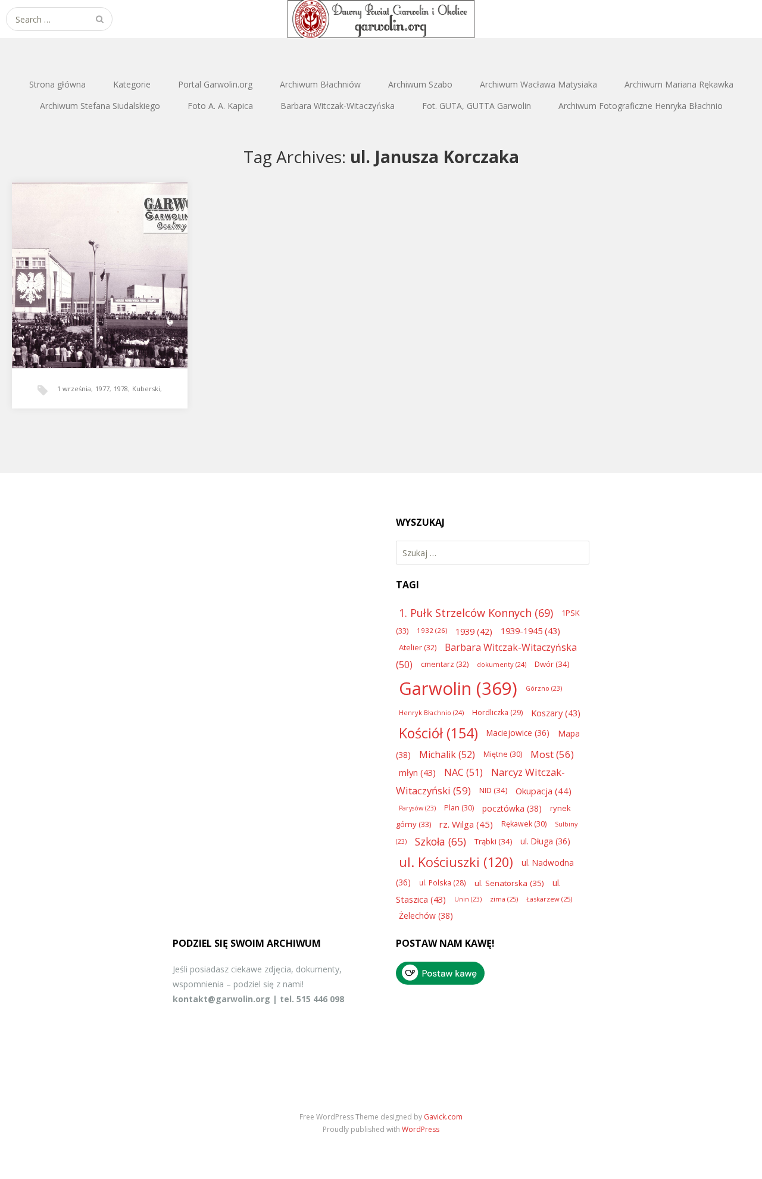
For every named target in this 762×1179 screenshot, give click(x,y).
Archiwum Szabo (420, 84)
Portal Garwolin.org (215, 84)
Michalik (447, 754)
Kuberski (146, 388)
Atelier (417, 647)
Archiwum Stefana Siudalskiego (100, 105)
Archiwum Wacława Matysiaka (538, 84)
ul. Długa (545, 841)
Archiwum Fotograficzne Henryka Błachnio (640, 105)
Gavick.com (443, 1117)
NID (493, 790)
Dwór (552, 664)
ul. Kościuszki (456, 862)
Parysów (417, 808)
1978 (121, 388)
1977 (102, 388)
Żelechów (426, 915)
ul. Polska (442, 882)
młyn (417, 772)
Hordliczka (497, 712)
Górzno (544, 688)
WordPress (420, 1129)
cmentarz (445, 664)
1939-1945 (530, 631)
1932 (432, 630)
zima (504, 898)
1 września (74, 388)
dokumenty (501, 664)
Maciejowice (517, 732)
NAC (463, 772)
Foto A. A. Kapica (220, 105)
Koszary (555, 713)
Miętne (502, 754)
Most (552, 754)
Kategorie (132, 84)
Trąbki (493, 841)
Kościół (438, 733)
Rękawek (523, 824)
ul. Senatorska (509, 883)
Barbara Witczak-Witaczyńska (337, 105)
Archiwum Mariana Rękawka (678, 84)
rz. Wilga (466, 824)
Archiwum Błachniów (320, 84)
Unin (468, 899)
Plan (459, 808)
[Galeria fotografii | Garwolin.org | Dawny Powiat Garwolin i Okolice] (381, 19)
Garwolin (458, 688)
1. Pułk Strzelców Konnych (476, 613)
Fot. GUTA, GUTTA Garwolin (476, 105)
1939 (473, 631)
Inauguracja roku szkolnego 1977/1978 (98, 263)
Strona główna (57, 84)
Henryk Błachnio (431, 712)
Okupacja (544, 791)
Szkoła (440, 841)
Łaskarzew (549, 898)
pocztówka (512, 808)
